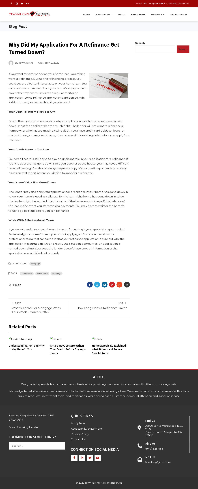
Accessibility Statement (86, 428)
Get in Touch (178, 14)
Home (86, 14)
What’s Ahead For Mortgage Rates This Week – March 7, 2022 (36, 308)
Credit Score (27, 273)
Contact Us (78, 439)
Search (140, 43)
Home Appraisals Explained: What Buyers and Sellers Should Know (109, 349)
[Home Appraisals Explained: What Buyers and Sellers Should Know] (97, 338)
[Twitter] (90, 458)
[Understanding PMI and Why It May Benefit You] (20, 338)
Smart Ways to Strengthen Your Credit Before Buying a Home (68, 349)
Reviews (156, 14)
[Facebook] (74, 458)
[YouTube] (98, 458)
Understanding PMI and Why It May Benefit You (27, 347)
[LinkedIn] (82, 458)
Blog (121, 14)
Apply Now (138, 14)
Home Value (42, 273)
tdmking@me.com (178, 3)
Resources (103, 14)
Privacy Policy (80, 434)
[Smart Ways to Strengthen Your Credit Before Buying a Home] (55, 338)
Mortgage (35, 263)
